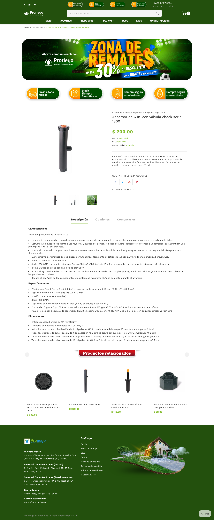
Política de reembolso (91, 470)
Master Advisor (159, 21)
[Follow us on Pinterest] (137, 182)
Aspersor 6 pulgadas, (143, 112)
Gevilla (84, 444)
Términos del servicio (91, 466)
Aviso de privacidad (90, 461)
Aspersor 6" (160, 112)
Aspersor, (127, 112)
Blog (125, 21)
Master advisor (88, 475)
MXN (171, 6)
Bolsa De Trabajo (89, 448)
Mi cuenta (157, 6)
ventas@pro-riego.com (35, 502)
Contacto (85, 457)
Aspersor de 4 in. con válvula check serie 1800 (126, 406)
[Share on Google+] (130, 182)
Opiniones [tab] (102, 219)
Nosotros (66, 21)
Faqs (139, 21)
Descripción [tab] (79, 219)
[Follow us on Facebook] (115, 182)
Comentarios (126, 219)
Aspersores (37, 27)
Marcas (108, 21)
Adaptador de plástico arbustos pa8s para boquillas (170, 406)
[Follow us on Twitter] (122, 182)
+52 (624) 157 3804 (47, 493)
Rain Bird (123, 138)
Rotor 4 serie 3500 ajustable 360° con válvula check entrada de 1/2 (43, 407)
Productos (86, 21)
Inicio (48, 21)
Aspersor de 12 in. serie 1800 (84, 404)
